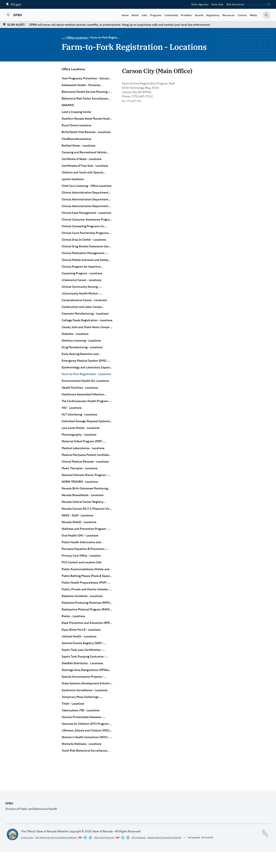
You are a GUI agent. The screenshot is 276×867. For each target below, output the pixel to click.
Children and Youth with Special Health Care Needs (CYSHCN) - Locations (82, 172)
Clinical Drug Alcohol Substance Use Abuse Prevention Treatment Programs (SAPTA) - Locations (85, 246)
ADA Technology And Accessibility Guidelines (56, 837)
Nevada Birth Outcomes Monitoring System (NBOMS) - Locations (85, 488)
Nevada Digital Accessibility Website (164, 837)
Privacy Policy (27, 837)
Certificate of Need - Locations (81, 159)
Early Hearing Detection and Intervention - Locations (80, 354)
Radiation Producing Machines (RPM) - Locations (87, 603)
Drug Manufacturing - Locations (82, 347)
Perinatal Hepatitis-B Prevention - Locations (84, 549)
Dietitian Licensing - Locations (81, 340)
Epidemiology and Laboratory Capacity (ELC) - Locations (87, 367)
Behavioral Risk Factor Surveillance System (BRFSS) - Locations (85, 98)
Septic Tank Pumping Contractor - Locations (84, 656)
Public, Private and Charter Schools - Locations (85, 589)
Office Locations (77, 37)
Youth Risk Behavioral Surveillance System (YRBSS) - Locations (84, 751)
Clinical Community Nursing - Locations (81, 287)
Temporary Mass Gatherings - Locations (81, 697)
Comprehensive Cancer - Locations (84, 300)
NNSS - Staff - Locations (77, 515)
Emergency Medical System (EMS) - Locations (85, 361)
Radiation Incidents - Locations (82, 596)
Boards (199, 15)
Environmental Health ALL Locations (85, 381)
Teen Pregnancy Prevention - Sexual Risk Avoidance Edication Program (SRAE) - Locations (85, 78)
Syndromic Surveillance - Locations (84, 690)
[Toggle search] (266, 15)
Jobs (144, 15)
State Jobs (217, 4)
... (63, 37)
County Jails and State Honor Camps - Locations (86, 327)
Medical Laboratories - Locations (83, 448)
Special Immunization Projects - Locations (83, 677)
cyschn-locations (73, 179)
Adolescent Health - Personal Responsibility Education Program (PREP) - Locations (84, 85)
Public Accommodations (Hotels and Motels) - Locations (85, 569)
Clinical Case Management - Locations (86, 213)
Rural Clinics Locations (76, 125)
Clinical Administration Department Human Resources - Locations (85, 199)
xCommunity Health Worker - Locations (81, 293)
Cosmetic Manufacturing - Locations (85, 313)
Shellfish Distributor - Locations (82, 663)
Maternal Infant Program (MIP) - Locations (83, 441)
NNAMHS (68, 105)
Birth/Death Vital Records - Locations (86, 132)
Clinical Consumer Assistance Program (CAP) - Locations (87, 219)
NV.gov (16, 4)
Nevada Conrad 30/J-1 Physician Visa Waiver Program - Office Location (86, 509)
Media (253, 15)
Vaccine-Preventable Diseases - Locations (82, 717)
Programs (156, 15)
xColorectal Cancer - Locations (81, 280)
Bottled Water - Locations (78, 145)
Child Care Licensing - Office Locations (86, 186)
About (135, 15)
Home (125, 15)
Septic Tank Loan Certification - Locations (82, 650)
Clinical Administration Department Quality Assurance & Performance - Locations (85, 206)
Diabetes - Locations (75, 334)
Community (171, 15)
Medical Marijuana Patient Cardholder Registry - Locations (86, 455)
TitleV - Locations (73, 703)
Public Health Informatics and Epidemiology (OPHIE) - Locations (84, 542)
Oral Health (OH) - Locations (80, 535)
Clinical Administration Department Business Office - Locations (85, 192)
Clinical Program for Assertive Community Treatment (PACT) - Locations (82, 267)
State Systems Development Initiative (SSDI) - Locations (87, 683)
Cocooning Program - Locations (82, 273)
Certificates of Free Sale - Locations (85, 165)
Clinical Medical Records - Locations (85, 461)
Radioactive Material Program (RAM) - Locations (86, 609)
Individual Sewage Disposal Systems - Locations (87, 421)
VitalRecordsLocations (76, 139)
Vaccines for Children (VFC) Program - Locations (86, 724)
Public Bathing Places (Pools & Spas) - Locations (86, 576)
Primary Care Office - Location (81, 555)
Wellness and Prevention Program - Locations (85, 529)
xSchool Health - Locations (79, 636)
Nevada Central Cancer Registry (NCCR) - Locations (82, 502)
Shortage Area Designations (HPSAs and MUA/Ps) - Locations (85, 670)
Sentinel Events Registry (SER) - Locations (82, 643)
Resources (228, 15)
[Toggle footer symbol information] (265, 834)
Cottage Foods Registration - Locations (87, 320)
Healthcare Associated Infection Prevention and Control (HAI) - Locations (83, 394)
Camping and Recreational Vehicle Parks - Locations (84, 152)
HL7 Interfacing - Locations (79, 414)
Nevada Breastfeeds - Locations (82, 495)
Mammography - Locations (79, 434)
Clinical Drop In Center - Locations (84, 239)
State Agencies (199, 4)
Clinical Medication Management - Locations (84, 253)
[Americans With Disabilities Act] (90, 837)
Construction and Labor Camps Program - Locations (82, 307)
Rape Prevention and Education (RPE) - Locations (86, 623)
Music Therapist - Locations (80, 468)
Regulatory (213, 15)
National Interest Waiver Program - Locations (85, 475)
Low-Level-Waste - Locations (81, 428)
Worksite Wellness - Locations (81, 744)
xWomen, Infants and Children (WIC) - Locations (86, 730)
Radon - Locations (73, 616)
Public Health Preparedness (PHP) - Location (85, 583)
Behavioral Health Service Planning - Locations (85, 92)
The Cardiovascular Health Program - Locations (86, 401)
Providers (186, 15)
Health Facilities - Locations (80, 387)
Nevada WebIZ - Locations (79, 522)
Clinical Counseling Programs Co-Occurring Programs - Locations (83, 226)
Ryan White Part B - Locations (81, 629)
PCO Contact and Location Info (81, 562)
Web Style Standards (104, 837)
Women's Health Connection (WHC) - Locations (86, 737)
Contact (242, 15)
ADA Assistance (235, 4)
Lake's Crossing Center (77, 112)
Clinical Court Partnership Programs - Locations (86, 233)
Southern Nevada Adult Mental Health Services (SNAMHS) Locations (86, 119)
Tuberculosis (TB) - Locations (80, 710)
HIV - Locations (72, 408)
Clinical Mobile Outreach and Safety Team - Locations (85, 260)
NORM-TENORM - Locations (80, 481)
